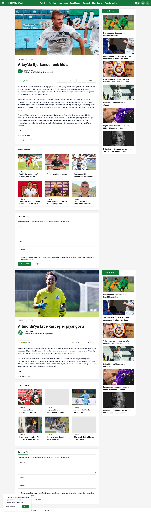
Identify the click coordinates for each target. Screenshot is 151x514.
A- (84, 81)
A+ (79, 81)
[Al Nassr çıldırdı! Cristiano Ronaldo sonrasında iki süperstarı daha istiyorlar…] (118, 49)
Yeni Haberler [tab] (110, 11)
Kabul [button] (25, 507)
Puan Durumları (111, 3)
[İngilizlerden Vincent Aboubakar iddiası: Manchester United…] (118, 118)
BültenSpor (15, 3)
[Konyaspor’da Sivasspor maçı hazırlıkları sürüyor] (118, 26)
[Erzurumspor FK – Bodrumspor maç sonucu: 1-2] (84, 166)
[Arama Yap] (143, 3)
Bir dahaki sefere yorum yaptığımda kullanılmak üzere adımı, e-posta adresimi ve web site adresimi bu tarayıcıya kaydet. (57, 258)
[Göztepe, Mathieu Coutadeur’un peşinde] (30, 402)
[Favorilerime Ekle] (70, 81)
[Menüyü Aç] (3, 3)
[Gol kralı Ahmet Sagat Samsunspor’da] (57, 429)
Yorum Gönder (25, 264)
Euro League (63, 3)
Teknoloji (86, 3)
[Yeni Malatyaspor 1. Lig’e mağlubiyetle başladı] (30, 166)
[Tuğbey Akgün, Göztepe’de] (57, 166)
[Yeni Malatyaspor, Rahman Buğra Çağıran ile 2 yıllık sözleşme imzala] (30, 193)
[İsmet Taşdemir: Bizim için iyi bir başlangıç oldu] (57, 193)
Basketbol (52, 3)
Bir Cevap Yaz (23, 216)
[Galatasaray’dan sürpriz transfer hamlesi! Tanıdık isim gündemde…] (118, 72)
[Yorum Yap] (75, 81)
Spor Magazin (75, 3)
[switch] (137, 3)
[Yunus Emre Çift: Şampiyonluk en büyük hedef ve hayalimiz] (84, 193)
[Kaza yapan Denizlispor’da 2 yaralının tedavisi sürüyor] (30, 429)
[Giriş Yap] (147, 3)
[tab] (127, 11)
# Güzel (30, 140)
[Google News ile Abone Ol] (25, 81)
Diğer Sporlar (97, 3)
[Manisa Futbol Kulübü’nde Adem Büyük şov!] (84, 402)
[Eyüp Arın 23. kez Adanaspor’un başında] (57, 402)
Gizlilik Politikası (10, 506)
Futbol (42, 3)
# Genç (22, 140)
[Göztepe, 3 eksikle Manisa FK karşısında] (84, 429)
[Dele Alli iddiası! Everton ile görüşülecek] (118, 95)
